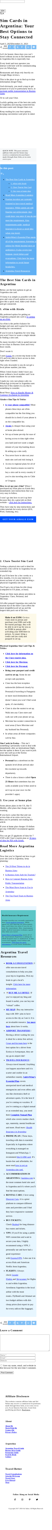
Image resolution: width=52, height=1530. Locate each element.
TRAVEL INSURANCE (17, 1060)
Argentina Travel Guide (14, 1448)
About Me (9, 1426)
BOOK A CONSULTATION (19, 963)
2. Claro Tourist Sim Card (21, 187)
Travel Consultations (13, 1474)
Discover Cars (12, 1199)
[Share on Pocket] (34, 47)
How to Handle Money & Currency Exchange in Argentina (16, 393)
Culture (8, 1457)
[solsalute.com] (16, 9)
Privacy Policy (11, 1432)
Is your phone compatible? (17, 405)
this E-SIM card (24, 1157)
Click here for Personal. (16, 666)
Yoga (7, 1482)
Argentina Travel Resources (17, 271)
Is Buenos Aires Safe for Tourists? (20, 875)
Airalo (9, 356)
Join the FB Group (12, 1476)
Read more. (26, 1410)
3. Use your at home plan (21, 191)
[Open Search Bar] (2, 14)
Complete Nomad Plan (21, 1115)
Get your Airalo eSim (18, 519)
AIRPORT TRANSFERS (18, 1031)
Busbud (15, 1224)
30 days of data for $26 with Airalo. (18, 839)
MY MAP (10, 1009)
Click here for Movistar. (16, 662)
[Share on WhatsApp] (28, 47)
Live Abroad (10, 1480)
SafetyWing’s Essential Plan (12, 935)
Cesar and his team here (16, 1043)
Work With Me (11, 1428)
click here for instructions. (20, 502)
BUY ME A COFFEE (19, 993)
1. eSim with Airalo (18, 183)
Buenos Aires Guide (13, 1450)
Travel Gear (10, 1478)
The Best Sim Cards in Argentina (20, 179)
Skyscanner (21, 1279)
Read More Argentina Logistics (19, 195)
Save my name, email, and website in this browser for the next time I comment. (18, 1366)
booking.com (27, 1178)
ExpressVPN (16, 1258)
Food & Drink (10, 1455)
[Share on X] (17, 47)
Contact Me (9, 1430)
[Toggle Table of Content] (2, 174)
